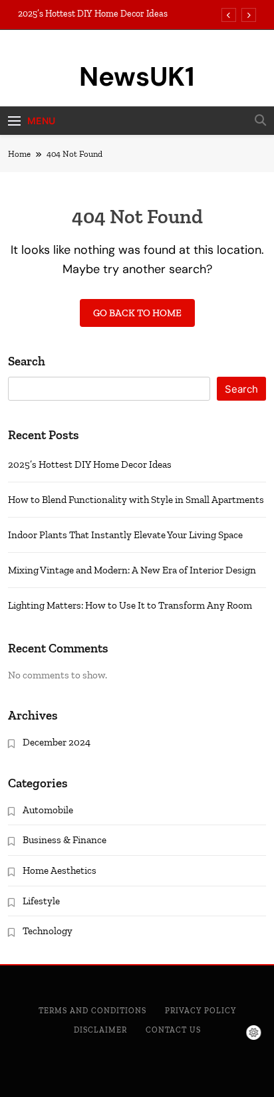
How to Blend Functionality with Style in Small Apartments (136, 500)
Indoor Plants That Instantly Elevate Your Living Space (125, 535)
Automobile (48, 810)
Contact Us (173, 1030)
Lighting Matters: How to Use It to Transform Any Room (130, 605)
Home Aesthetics (59, 870)
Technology (47, 931)
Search (26, 361)
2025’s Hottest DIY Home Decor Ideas (93, 14)
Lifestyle (41, 901)
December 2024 (56, 742)
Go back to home (137, 313)
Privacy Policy (200, 1010)
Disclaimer (100, 1030)
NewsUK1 (137, 76)
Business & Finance (64, 840)
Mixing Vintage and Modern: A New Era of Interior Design (132, 570)
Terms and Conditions (92, 1010)
